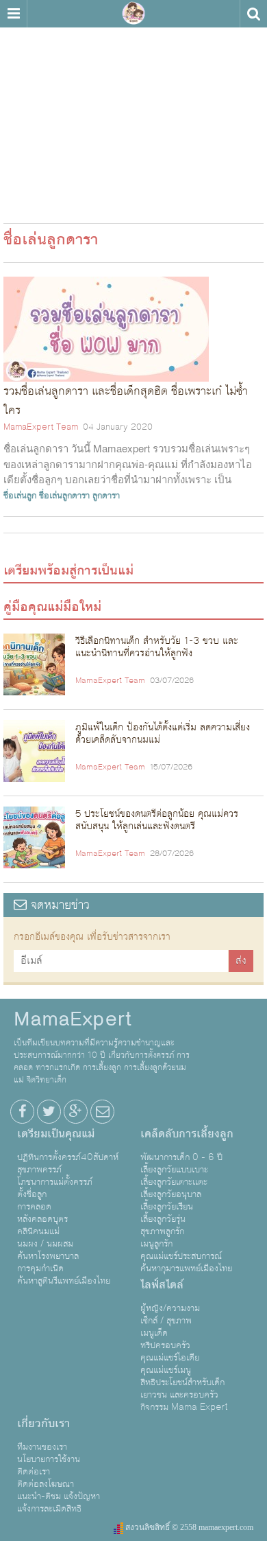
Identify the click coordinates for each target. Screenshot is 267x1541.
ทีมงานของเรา (42, 1447)
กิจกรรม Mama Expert (184, 1407)
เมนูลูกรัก (156, 1244)
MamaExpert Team (40, 427)
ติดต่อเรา (33, 1471)
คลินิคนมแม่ (38, 1231)
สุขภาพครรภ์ (39, 1169)
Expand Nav (13, 13)
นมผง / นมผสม (45, 1244)
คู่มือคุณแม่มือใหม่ (52, 606)
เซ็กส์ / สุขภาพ (166, 1320)
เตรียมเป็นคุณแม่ (55, 1134)
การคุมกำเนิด (40, 1268)
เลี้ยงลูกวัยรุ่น (163, 1219)
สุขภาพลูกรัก (162, 1231)
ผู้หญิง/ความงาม (170, 1308)
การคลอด (34, 1207)
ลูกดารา (106, 495)
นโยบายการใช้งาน (48, 1459)
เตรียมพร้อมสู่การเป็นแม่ (68, 570)
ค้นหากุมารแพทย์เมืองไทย (186, 1268)
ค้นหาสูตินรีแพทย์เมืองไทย (63, 1281)
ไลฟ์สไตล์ (161, 1285)
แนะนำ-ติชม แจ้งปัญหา (58, 1496)
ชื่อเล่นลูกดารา (64, 495)
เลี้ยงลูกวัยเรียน (166, 1207)
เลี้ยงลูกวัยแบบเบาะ (174, 1169)
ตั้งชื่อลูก (32, 1194)
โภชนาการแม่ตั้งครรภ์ (54, 1182)
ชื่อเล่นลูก (19, 495)
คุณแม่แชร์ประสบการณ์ (181, 1256)
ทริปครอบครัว (165, 1345)
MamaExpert (133, 13)
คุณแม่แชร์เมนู (165, 1370)
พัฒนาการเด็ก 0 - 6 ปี (181, 1157)
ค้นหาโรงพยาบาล (48, 1256)
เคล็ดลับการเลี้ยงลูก (186, 1134)
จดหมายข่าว (58, 905)
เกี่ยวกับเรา (43, 1424)
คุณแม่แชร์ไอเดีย (169, 1358)
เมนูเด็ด (154, 1333)
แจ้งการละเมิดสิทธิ (49, 1509)
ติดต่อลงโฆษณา (45, 1484)
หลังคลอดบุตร (42, 1219)
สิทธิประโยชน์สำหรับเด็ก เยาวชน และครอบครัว (182, 1388)
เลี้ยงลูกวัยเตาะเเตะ (173, 1182)
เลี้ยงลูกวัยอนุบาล (170, 1194)
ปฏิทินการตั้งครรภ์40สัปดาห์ (67, 1157)
